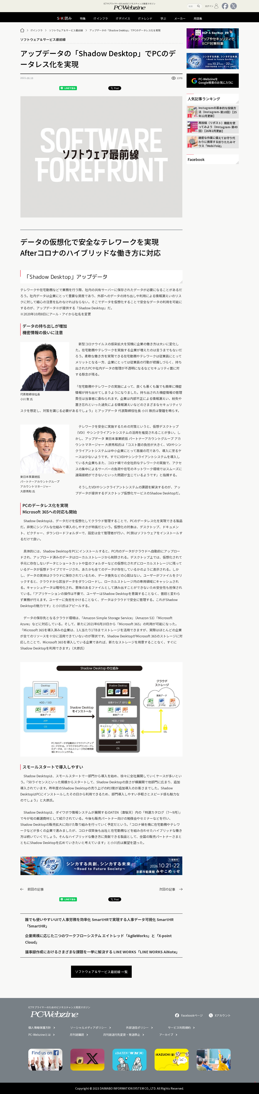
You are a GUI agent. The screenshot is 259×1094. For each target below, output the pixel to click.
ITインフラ (36, 30)
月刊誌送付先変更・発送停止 (121, 1035)
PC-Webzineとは (39, 1035)
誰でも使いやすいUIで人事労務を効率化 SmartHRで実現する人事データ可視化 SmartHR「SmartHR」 (99, 922)
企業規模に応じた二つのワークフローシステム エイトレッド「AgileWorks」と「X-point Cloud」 (98, 939)
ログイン (209, 5)
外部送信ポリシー (137, 1027)
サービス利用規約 (179, 1027)
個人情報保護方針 (39, 1027)
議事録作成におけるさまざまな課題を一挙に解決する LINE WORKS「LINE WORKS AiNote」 (102, 951)
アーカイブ (166, 1035)
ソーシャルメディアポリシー (88, 1027)
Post (116, 88)
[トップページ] (22, 30)
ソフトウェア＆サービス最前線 (66, 30)
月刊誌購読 (77, 1035)
